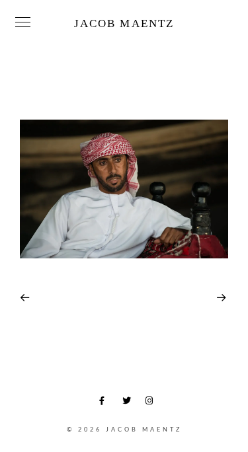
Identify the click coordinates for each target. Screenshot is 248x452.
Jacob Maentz (124, 23)
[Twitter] (129, 403)
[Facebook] (105, 403)
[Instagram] (152, 403)
